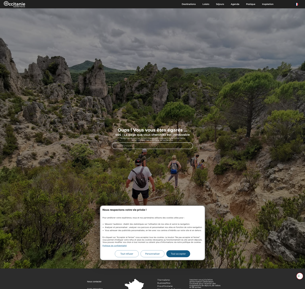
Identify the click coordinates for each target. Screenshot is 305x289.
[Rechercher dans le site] (281, 4)
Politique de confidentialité (114, 245)
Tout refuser (126, 253)
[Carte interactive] (286, 4)
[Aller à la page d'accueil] (14, 4)
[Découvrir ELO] (299, 276)
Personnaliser (152, 253)
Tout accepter (178, 253)
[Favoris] (291, 4)
